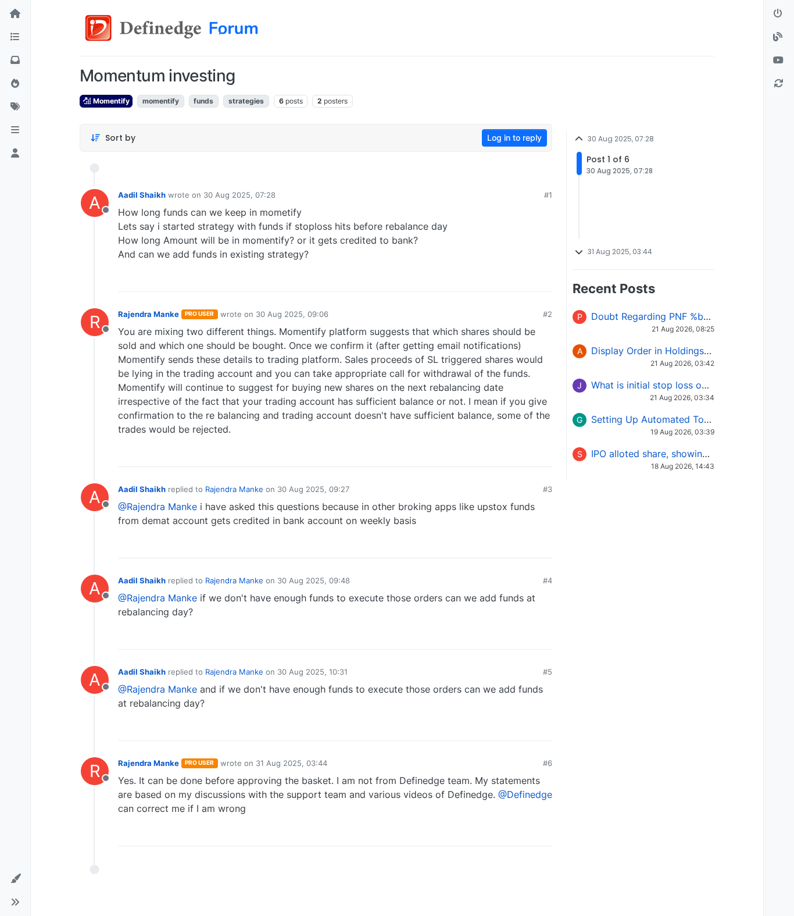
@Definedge (525, 794)
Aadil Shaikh (142, 194)
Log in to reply (514, 137)
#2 (547, 314)
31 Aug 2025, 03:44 (291, 763)
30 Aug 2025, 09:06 (292, 314)
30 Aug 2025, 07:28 (239, 194)
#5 (547, 671)
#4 (547, 580)
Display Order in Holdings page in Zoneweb (687, 351)
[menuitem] (460, 278)
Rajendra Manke (148, 314)
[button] (15, 130)
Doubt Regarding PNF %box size (663, 316)
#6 (547, 763)
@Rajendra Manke (157, 506)
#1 (548, 194)
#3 (547, 489)
